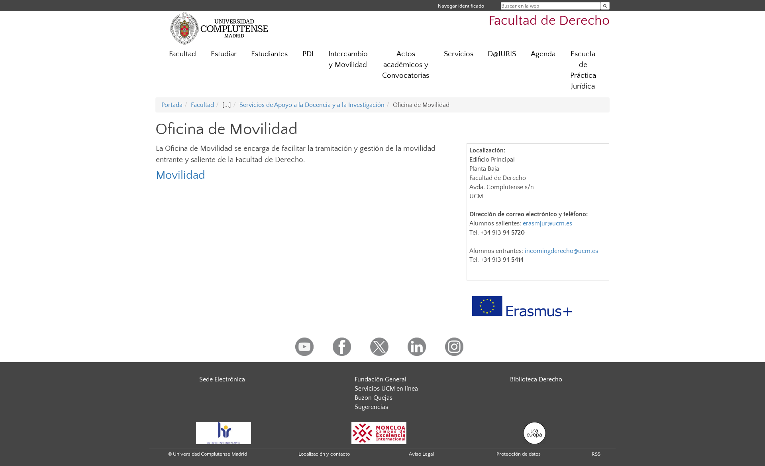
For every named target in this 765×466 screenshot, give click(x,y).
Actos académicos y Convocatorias (405, 65)
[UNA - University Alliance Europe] (534, 432)
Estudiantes (269, 54)
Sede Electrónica (222, 379)
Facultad (182, 54)
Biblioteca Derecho (536, 379)
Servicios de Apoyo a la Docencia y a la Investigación (311, 105)
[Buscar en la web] (605, 6)
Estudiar (224, 54)
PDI (308, 54)
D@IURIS (502, 54)
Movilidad (180, 175)
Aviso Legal (421, 454)
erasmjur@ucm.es (547, 223)
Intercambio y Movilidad (348, 59)
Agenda (543, 54)
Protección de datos (518, 454)
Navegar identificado (461, 5)
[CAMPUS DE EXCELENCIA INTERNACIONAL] (378, 432)
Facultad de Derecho (549, 21)
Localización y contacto (324, 454)
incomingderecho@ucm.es (561, 251)
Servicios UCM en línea (386, 388)
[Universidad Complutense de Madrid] (219, 28)
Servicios (458, 54)
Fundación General (380, 379)
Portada (171, 105)
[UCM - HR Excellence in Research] (223, 432)
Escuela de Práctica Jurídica (583, 70)
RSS (596, 454)
